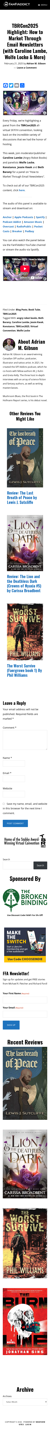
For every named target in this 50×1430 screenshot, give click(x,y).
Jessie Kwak (36, 322)
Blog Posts (21, 309)
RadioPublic (24, 226)
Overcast (8, 226)
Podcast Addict (12, 222)
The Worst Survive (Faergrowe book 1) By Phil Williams (24, 670)
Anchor (7, 217)
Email (7, 773)
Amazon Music (33, 222)
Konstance (9, 326)
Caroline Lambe (20, 322)
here (22, 190)
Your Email (13, 1007)
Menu (44, 4)
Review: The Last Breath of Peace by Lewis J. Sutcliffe (22, 497)
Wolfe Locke (23, 330)
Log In (28, 1425)
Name (7, 758)
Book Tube (34, 309)
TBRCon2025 (9, 313)
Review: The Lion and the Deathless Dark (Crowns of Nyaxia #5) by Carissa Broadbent (24, 583)
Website (7, 788)
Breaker (17, 231)
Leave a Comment (27, 67)
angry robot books (27, 318)
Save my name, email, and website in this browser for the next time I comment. (25, 808)
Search (6, 859)
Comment (9, 727)
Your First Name (16, 993)
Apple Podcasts (23, 217)
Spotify (40, 217)
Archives (7, 1396)
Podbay (29, 231)
